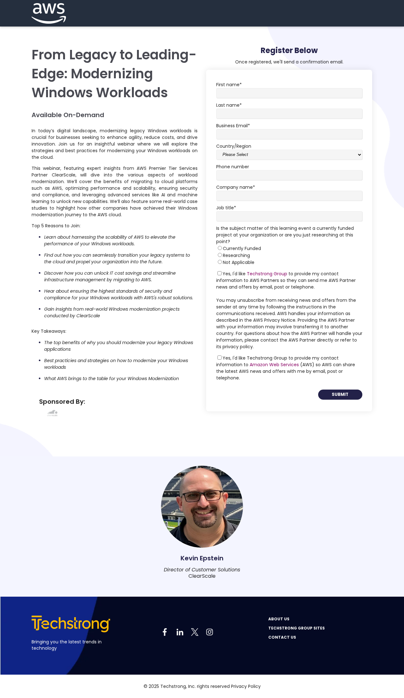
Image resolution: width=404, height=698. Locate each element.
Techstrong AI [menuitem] (344, 653)
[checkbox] (289, 255)
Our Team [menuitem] (305, 619)
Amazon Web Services (274, 364)
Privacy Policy (246, 686)
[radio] (289, 248)
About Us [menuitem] (278, 619)
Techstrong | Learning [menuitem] (353, 647)
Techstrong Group (267, 274)
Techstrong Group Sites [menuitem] (296, 628)
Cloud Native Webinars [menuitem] (354, 640)
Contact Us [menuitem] (282, 637)
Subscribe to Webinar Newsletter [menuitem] (336, 637)
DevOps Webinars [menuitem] (348, 628)
